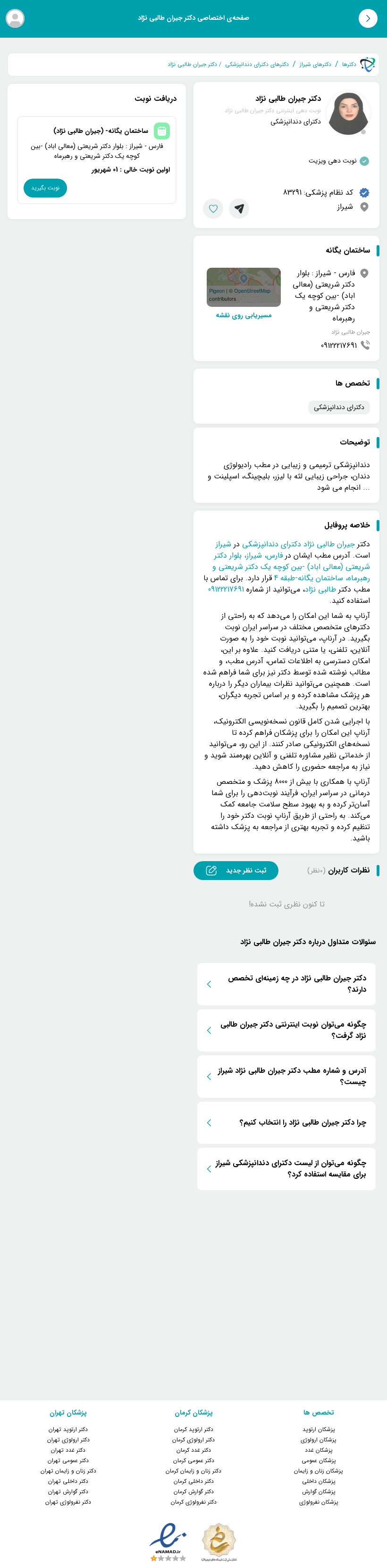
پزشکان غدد (319, 1450)
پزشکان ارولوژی (319, 1439)
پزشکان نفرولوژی (318, 1501)
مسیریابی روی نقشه (244, 316)
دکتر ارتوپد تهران (68, 1429)
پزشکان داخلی (319, 1481)
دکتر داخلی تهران (68, 1481)
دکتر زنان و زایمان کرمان (193, 1470)
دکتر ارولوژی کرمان (193, 1439)
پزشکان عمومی (319, 1460)
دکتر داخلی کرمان (194, 1481)
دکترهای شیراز (315, 64)
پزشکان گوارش (319, 1491)
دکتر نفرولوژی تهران (68, 1501)
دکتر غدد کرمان (194, 1450)
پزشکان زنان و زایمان (318, 1470)
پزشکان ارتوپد (319, 1429)
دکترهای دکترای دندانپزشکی (257, 64)
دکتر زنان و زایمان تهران (68, 1470)
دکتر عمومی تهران (68, 1460)
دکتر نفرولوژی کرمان (194, 1501)
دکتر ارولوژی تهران (68, 1439)
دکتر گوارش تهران (68, 1491)
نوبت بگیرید (45, 187)
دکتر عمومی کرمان (193, 1460)
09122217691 (339, 346)
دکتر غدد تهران (68, 1450)
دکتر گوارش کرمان (194, 1491)
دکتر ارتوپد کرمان (193, 1429)
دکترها (349, 64)
